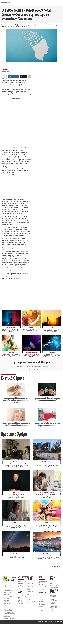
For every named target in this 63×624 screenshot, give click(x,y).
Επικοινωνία (7, 604)
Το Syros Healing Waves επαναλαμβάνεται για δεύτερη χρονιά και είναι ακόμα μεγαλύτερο (46, 557)
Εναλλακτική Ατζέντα (54, 591)
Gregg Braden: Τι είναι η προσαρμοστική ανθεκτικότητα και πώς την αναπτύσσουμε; (16, 496)
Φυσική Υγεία (42, 589)
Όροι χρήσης (7, 598)
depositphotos (8, 590)
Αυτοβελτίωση (43, 492)
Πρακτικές (21, 589)
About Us (6, 594)
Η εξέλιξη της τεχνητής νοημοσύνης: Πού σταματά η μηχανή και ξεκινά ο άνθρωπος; (52, 355)
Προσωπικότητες (54, 585)
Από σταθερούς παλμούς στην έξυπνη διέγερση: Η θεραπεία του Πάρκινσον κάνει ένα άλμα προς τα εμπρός (16, 401)
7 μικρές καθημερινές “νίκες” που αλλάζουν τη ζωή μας (31, 329)
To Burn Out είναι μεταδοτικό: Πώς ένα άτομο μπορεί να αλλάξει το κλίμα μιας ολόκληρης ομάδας (16, 465)
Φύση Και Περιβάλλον (42, 610)
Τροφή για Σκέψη (54, 587)
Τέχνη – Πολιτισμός (30, 598)
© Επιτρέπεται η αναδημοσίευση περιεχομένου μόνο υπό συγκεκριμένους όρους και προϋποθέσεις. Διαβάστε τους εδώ (9, 613)
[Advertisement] (16, 123)
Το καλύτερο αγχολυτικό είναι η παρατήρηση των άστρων (16, 556)
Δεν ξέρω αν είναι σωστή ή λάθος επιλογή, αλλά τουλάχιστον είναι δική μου (11, 330)
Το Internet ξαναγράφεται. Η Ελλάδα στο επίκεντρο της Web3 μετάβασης (31, 355)
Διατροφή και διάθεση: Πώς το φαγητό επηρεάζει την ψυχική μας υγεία (11, 355)
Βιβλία (46, 523)
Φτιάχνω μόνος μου (42, 607)
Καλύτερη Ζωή (16, 461)
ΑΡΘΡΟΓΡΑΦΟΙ (7, 592)
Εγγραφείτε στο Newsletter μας (31, 362)
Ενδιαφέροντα (16, 523)
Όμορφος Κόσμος (30, 578)
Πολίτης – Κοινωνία (29, 595)
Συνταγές (20, 603)
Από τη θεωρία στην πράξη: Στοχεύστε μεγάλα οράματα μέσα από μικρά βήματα (52, 330)
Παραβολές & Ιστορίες (30, 592)
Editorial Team (5, 72)
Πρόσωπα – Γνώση (53, 578)
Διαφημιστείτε (8, 596)
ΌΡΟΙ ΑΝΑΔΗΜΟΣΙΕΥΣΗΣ (9, 606)
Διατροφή (21, 592)
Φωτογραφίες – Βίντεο (31, 602)
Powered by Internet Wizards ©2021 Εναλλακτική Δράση (50, 621)
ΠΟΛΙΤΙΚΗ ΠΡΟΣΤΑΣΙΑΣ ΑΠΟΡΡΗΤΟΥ (31, 369)
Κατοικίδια (30, 586)
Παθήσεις (3, 4)
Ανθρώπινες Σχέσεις (30, 583)
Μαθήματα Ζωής (29, 589)
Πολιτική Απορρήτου (7, 601)
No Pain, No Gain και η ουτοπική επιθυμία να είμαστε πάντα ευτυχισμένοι (47, 496)
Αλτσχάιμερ (3, 2)
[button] (55, 567)
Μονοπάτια (21, 587)
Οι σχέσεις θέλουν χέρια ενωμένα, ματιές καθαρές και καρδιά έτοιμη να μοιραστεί (47, 526)
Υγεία (40, 577)
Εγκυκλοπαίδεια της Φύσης (43, 600)
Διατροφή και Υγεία (21, 601)
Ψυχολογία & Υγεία (47, 461)
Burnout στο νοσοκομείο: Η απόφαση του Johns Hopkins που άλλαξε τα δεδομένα (47, 465)
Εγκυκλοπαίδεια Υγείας (43, 581)
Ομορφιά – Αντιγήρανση (42, 604)
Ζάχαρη (8, 2)
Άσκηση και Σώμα (42, 597)
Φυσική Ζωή (42, 593)
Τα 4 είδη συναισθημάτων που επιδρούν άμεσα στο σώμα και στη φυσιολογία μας (16, 526)
